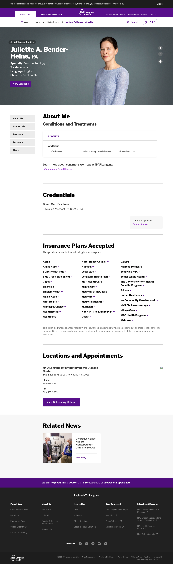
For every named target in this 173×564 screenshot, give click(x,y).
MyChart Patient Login (114, 15)
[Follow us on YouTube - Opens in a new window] (99, 543)
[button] (160, 4)
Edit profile (138, 224)
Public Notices (123, 557)
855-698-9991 (158, 560)
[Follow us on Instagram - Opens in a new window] (92, 543)
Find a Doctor (53, 22)
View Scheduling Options (61, 402)
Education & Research (50, 14)
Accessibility (158, 557)
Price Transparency (88, 557)
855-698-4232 (28, 75)
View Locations (21, 84)
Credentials (19, 126)
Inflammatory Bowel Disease (57, 169)
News (16, 150)
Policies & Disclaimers (106, 557)
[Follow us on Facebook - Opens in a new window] (80, 543)
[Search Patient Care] (128, 22)
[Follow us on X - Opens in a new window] (86, 543)
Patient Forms (133, 15)
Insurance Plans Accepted (79, 245)
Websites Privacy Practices (140, 557)
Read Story (81, 458)
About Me (18, 118)
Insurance (18, 134)
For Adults (53, 136)
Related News (62, 425)
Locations (18, 142)
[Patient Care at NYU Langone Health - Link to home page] (86, 12)
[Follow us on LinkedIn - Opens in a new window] (105, 543)
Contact (144, 15)
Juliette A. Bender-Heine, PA (79, 22)
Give (152, 15)
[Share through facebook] (160, 48)
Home (37, 22)
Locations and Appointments (83, 355)
